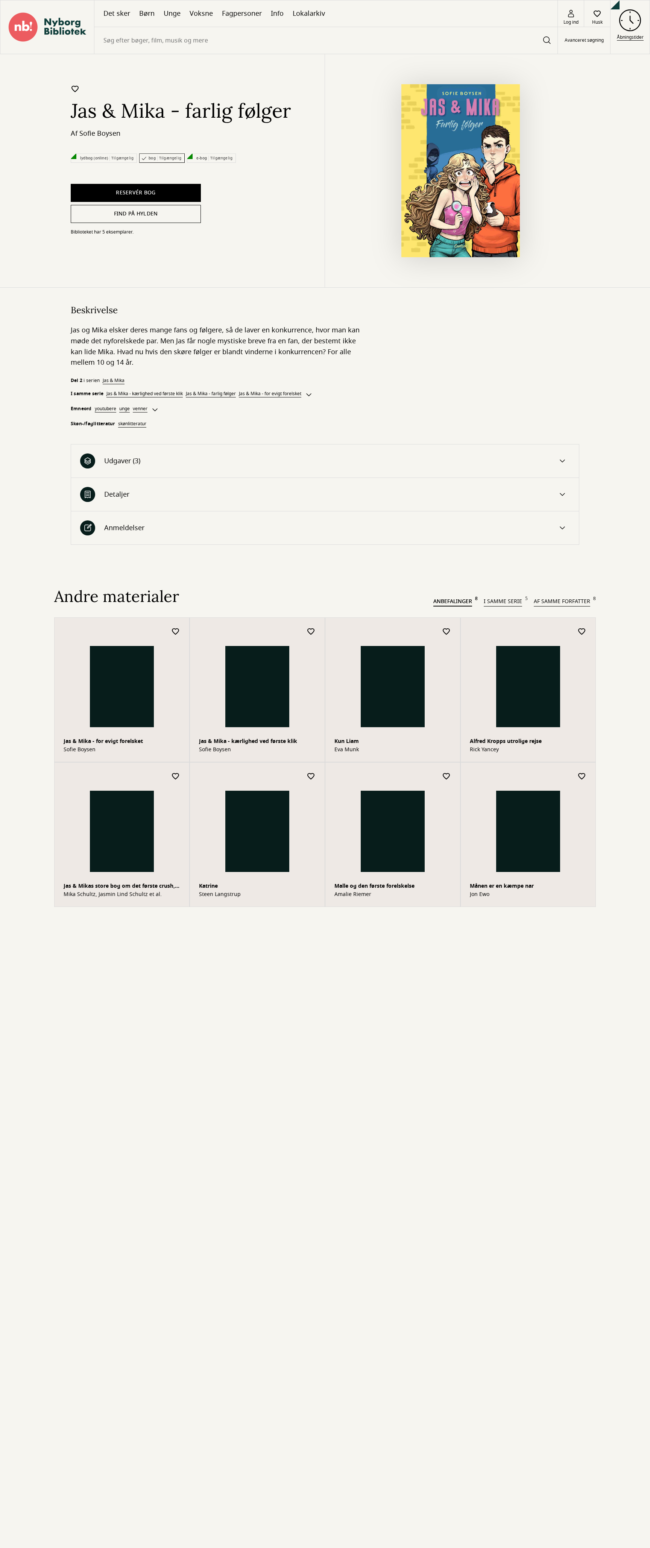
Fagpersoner (242, 13)
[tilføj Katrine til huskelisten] (311, 777)
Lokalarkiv (309, 13)
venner (140, 408)
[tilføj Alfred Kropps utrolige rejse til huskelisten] (581, 632)
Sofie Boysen (99, 133)
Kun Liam (346, 741)
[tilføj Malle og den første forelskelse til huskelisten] (446, 777)
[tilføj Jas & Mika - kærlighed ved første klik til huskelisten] (311, 632)
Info (277, 13)
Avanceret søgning (584, 40)
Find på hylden (136, 214)
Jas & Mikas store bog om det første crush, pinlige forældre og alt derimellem (119, 887)
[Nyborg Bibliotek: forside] (47, 27)
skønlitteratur (132, 423)
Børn (147, 13)
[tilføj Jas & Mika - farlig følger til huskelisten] (75, 88)
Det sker (116, 13)
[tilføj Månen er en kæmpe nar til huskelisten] (581, 777)
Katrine (208, 886)
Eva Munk (346, 750)
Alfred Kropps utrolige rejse (506, 741)
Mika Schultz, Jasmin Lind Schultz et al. (113, 895)
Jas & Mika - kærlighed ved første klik (144, 393)
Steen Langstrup (220, 895)
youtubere (105, 408)
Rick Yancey (484, 750)
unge (124, 408)
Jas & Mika (114, 380)
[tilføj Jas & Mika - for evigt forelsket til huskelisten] (175, 632)
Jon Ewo (479, 895)
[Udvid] (308, 394)
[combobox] (325, 40)
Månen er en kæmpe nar (502, 886)
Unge (172, 13)
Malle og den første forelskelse (374, 886)
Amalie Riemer (352, 895)
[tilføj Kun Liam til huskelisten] (446, 632)
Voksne (201, 13)
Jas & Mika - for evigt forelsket (270, 393)
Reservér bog (135, 193)
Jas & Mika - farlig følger (211, 393)
